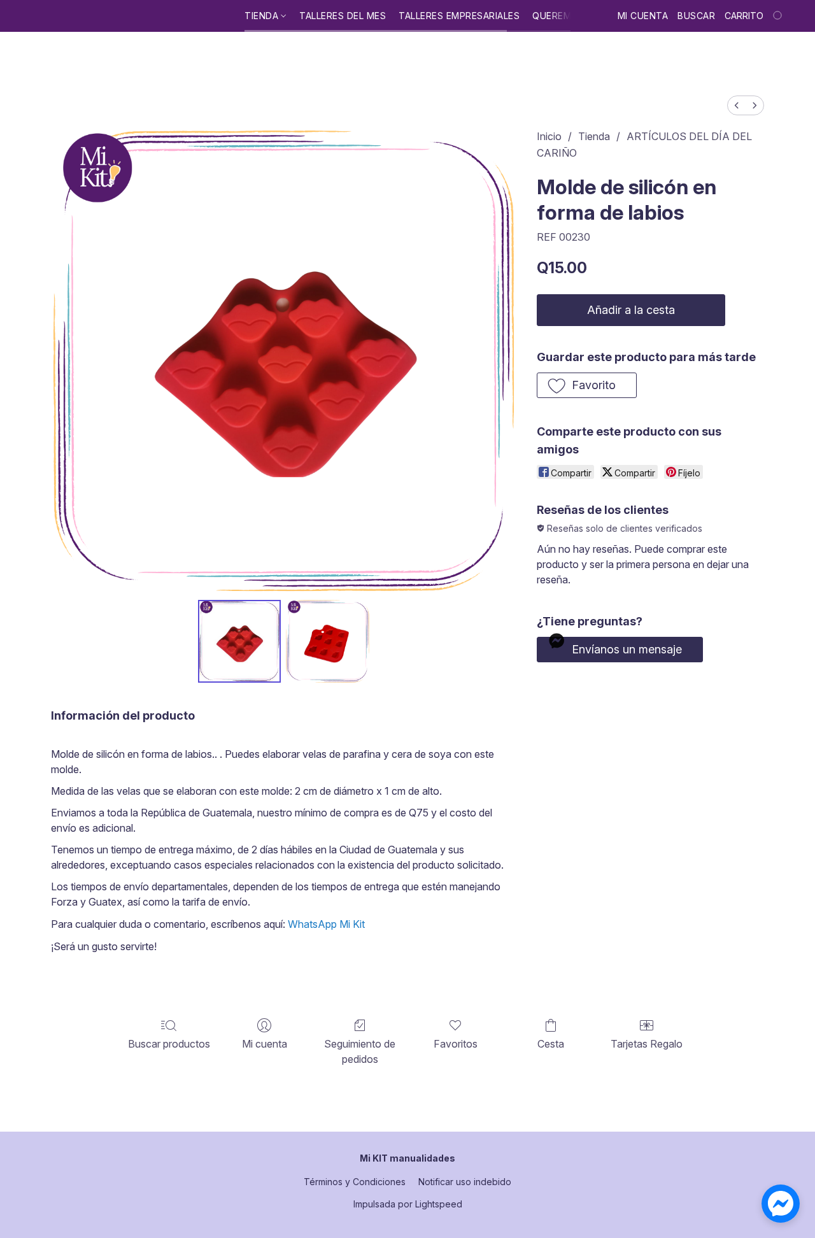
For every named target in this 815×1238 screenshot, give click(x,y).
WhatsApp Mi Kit (326, 924)
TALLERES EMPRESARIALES (459, 15)
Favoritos (456, 1043)
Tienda (594, 136)
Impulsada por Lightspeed (407, 1204)
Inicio (549, 136)
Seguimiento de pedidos (359, 1051)
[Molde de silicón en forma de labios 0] (239, 641)
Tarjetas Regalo (647, 1043)
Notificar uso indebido (464, 1181)
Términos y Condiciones (355, 1181)
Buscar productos (169, 1043)
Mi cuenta (264, 1043)
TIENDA (262, 15)
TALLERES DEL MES (342, 15)
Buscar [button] (696, 15)
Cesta (550, 1043)
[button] (587, 385)
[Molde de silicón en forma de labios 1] (327, 641)
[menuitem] (737, 105)
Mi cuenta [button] (643, 15)
